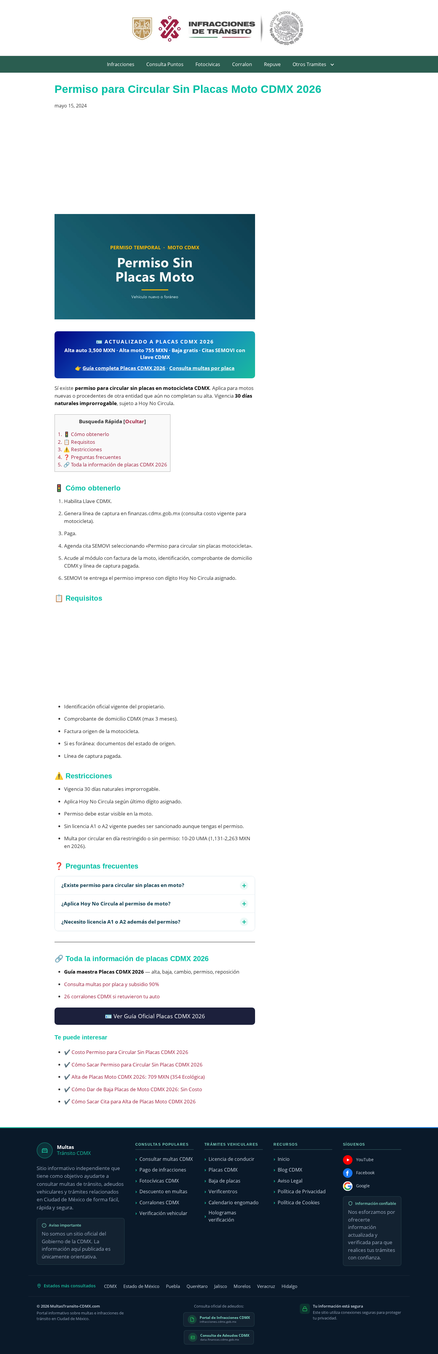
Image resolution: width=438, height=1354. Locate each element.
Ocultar (134, 421)
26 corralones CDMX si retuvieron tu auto (112, 996)
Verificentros (223, 1191)
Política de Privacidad (302, 1191)
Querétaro (197, 1286)
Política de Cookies (299, 1202)
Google (363, 1186)
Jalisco (220, 1286)
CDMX (110, 1286)
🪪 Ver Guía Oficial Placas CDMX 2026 (155, 1016)
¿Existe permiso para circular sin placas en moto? (122, 885)
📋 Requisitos (76, 441)
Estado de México (141, 1286)
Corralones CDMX (159, 1202)
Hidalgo (289, 1286)
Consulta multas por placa (201, 368)
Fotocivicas (207, 64)
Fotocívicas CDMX (159, 1180)
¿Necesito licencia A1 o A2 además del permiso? (120, 921)
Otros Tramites (309, 64)
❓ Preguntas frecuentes (89, 457)
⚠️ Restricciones (80, 449)
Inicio (284, 1159)
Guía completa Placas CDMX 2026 (124, 368)
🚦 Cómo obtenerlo (83, 434)
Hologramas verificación (222, 1216)
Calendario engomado (234, 1202)
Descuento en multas (163, 1191)
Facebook (365, 1172)
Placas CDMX (223, 1169)
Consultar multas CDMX (166, 1159)
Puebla (173, 1286)
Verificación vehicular (163, 1213)
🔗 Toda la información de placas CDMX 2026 (112, 464)
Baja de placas (224, 1180)
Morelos (242, 1286)
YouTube (365, 1159)
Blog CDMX (290, 1169)
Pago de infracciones (162, 1169)
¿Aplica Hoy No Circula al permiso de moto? (115, 903)
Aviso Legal (290, 1180)
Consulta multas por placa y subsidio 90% (111, 984)
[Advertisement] (155, 164)
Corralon (242, 64)
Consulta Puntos (165, 64)
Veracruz (266, 1286)
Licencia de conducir (231, 1159)
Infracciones (120, 64)
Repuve (272, 64)
